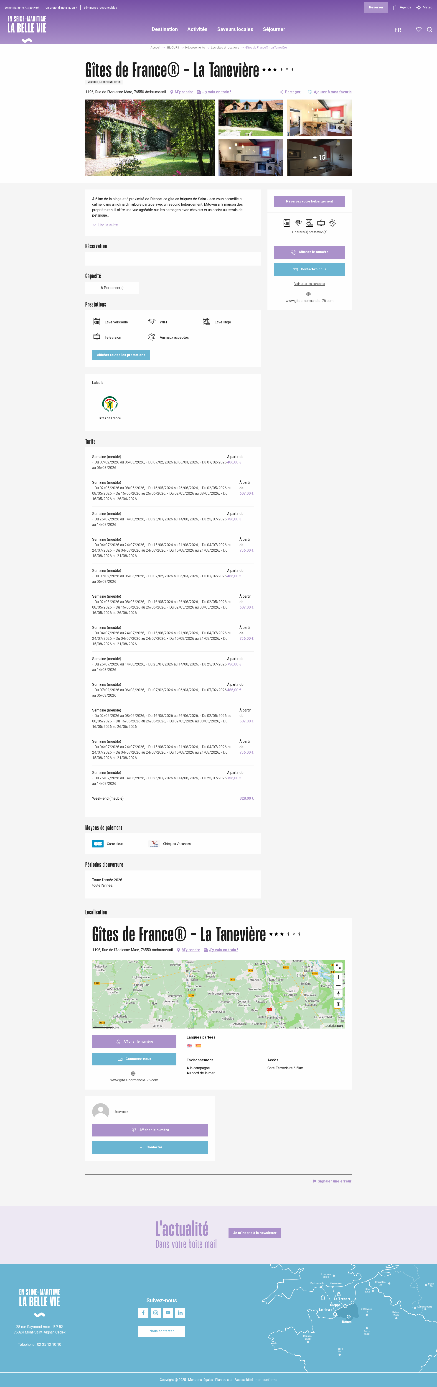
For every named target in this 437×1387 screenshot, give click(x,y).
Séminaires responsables (100, 7)
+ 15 (319, 157)
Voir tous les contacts (309, 284)
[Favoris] (419, 29)
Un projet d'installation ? (61, 7)
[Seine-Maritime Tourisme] (25, 29)
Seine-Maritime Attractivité (22, 7)
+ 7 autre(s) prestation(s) (310, 232)
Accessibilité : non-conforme (256, 1380)
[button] (429, 30)
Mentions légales (200, 1380)
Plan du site (223, 1380)
